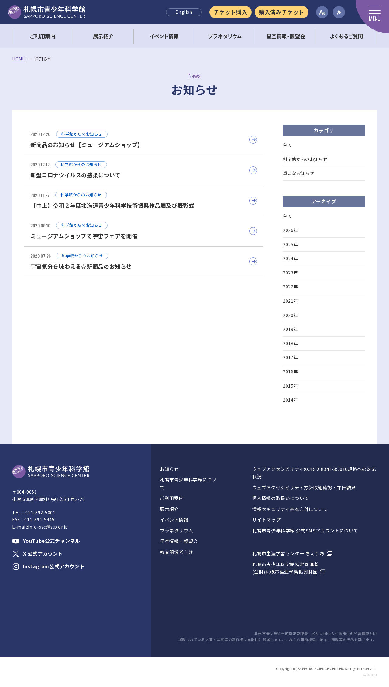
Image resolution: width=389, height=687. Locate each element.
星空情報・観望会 (179, 541)
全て (287, 145)
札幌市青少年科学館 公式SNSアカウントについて (305, 530)
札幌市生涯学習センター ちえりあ (288, 553)
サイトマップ (266, 519)
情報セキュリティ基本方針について (290, 509)
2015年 (290, 386)
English (183, 12)
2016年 (290, 372)
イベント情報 (174, 519)
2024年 (290, 258)
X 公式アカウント (43, 553)
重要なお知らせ (298, 173)
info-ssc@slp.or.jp (48, 527)
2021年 (290, 301)
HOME (18, 59)
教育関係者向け (176, 552)
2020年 (290, 315)
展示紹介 (169, 509)
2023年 (290, 273)
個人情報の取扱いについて (280, 498)
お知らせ (169, 469)
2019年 (290, 329)
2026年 (290, 230)
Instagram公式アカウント (53, 566)
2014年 (290, 400)
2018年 (290, 343)
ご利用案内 (172, 498)
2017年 (290, 357)
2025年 (290, 244)
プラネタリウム (176, 530)
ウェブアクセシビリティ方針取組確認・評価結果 (304, 487)
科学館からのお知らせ (305, 159)
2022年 (290, 287)
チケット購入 (231, 12)
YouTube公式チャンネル (51, 540)
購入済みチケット (281, 12)
